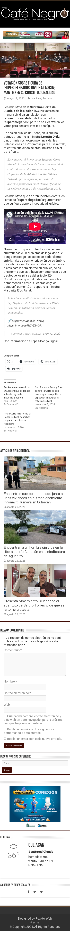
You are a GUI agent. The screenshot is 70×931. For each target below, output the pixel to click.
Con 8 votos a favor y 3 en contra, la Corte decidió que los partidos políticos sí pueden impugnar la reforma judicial (49, 394)
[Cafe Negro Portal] (35, 13)
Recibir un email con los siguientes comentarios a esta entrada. (29, 731)
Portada (47, 98)
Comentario (13, 650)
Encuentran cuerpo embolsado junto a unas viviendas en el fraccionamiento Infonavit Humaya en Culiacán (33, 498)
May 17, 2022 (51, 333)
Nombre (10, 681)
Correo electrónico (17, 693)
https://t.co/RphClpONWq (28, 321)
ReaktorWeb (44, 918)
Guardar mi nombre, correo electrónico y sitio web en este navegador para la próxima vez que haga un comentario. (33, 719)
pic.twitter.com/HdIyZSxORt (24, 325)
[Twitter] (34, 892)
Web (7, 704)
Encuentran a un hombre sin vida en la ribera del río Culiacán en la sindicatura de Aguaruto (34, 551)
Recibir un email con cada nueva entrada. (34, 739)
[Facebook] (28, 892)
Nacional (36, 98)
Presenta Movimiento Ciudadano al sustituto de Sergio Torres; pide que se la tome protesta (34, 605)
